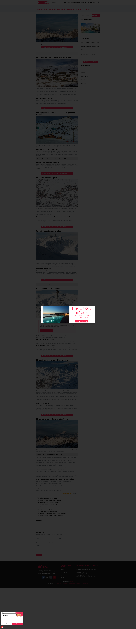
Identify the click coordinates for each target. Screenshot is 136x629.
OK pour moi (18, 623)
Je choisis (6, 623)
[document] (68, 314)
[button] (2, 627)
